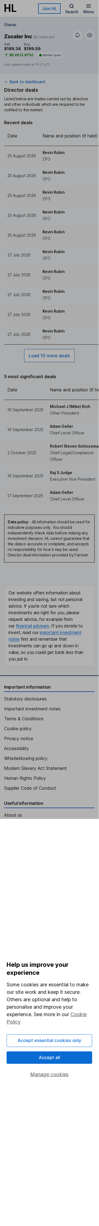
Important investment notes (32, 708)
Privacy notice (18, 738)
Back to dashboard (27, 82)
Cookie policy (18, 728)
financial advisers (32, 626)
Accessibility (16, 748)
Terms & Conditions (24, 718)
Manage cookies (49, 1074)
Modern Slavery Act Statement (35, 768)
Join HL (49, 8)
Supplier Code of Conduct (30, 788)
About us (13, 815)
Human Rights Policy (25, 778)
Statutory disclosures (25, 699)
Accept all (49, 1057)
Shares (10, 24)
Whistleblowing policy (25, 758)
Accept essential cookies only (49, 1040)
